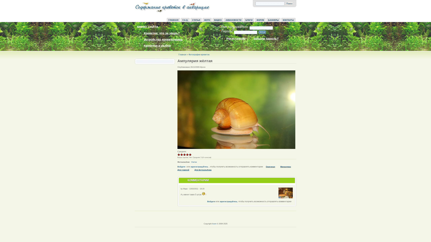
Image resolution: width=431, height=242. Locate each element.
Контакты (288, 20)
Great (187, 154)
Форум (260, 20)
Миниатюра (285, 167)
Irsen (214, 224)
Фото (207, 20)
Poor (178, 154)
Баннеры (273, 20)
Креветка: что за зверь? (162, 33)
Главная (173, 20)
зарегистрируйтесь (199, 167)
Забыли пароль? (266, 38)
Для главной (183, 170)
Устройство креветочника (163, 39)
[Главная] (172, 13)
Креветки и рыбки (157, 45)
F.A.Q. (185, 20)
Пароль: (226, 31)
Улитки (194, 162)
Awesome (190, 154)
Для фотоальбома (202, 170)
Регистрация (236, 38)
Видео (218, 20)
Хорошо (184, 154)
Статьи (196, 20)
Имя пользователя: (234, 27)
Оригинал (270, 167)
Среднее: (182, 151)
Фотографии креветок (199, 54)
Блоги (249, 20)
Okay (181, 154)
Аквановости (233, 20)
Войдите (181, 167)
